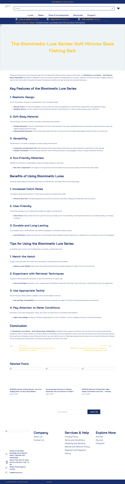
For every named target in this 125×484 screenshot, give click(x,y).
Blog (32, 22)
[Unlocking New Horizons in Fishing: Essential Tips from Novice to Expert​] (62, 377)
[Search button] (112, 8)
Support (91, 15)
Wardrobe (78, 15)
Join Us (94, 411)
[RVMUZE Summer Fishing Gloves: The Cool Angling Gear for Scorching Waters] (26, 377)
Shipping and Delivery (75, 443)
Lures (30, 15)
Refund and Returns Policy (77, 446)
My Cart (99, 440)
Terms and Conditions (75, 440)
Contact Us (39, 440)
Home (18, 22)
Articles (99, 436)
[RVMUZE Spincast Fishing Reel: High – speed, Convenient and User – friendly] (98, 377)
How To (25, 22)
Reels (41, 15)
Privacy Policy (71, 436)
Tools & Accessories (58, 15)
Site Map (49, 482)
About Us (38, 436)
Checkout (100, 443)
